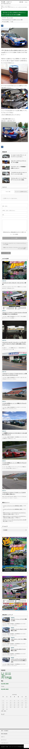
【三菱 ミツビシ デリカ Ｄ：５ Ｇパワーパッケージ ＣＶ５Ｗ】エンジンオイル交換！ (14, 248)
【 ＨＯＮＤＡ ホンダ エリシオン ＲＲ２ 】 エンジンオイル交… (19, 173)
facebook (22, 2)
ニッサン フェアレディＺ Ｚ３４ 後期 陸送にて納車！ (13, 505)
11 (10, 702)
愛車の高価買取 (4, 733)
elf (3, 19)
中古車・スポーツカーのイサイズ (12, 746)
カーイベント (3, 739)
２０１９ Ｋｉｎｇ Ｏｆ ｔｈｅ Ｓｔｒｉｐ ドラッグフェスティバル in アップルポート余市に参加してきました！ (14, 344)
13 (18, 702)
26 (14, 707)
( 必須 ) (4, 206)
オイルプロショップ (8, 19)
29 (25, 707)
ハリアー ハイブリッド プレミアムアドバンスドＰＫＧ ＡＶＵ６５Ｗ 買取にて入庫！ (18, 660)
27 (18, 707)
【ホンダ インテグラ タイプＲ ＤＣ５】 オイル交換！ (18, 161)
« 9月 (2, 710)
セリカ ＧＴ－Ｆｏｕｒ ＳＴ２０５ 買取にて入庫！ (19, 620)
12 (14, 702)
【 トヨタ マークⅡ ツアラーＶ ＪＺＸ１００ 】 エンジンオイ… (18, 156)
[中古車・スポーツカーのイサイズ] (7, 2)
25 (10, 707)
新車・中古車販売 (4, 730)
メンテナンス (18, 19)
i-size (12, 21)
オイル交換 (14, 19)
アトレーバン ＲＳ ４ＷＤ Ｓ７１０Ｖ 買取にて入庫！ (18, 650)
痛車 (21, 19)
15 (25, 702)
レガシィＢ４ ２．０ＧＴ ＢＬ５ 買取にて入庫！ (19, 640)
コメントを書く (6, 21)
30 (3, 709)
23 (3, 707)
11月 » (5, 710)
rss (20, 2)
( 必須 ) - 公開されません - (8, 210)
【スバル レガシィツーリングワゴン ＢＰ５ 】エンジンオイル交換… (19, 179)
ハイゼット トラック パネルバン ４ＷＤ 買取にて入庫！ (19, 630)
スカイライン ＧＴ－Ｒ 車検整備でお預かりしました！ (18, 167)
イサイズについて (4, 742)
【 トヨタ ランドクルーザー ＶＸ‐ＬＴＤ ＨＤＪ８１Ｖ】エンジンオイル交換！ (14, 244)
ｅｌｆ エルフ (7, 6)
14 (22, 702)
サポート (3, 736)
